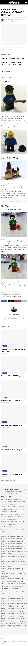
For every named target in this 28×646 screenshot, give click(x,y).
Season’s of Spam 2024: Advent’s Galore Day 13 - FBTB (14, 603)
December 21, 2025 (5, 451)
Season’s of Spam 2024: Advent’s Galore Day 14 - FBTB (14, 595)
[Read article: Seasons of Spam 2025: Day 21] (14, 439)
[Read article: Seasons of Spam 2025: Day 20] (14, 463)
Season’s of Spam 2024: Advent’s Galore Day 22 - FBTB (14, 524)
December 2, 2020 (19, 19)
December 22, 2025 (5, 427)
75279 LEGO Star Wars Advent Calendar (11, 294)
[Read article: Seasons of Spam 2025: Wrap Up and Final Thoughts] (14, 338)
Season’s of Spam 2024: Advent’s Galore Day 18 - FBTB (14, 564)
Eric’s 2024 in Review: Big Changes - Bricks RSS (12, 509)
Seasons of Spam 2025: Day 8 (14, 499)
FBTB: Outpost (20, 489)
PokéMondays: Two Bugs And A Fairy (10, 588)
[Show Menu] (2, 2)
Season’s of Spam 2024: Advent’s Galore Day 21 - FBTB (14, 551)
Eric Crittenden (9, 19)
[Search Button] (26, 2)
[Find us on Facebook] (1, 638)
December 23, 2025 (5, 402)
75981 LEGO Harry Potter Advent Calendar (12, 296)
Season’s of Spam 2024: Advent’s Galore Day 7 (15, 626)
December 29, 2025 (5, 353)
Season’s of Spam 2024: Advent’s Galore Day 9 (15, 623)
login (5, 480)
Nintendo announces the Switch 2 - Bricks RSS (12, 506)
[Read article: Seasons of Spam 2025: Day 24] (14, 365)
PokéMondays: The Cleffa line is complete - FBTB (12, 586)
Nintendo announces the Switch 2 (9, 508)
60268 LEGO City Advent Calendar (12, 292)
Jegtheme (4, 643)
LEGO (6, 6)
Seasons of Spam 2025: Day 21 (11, 450)
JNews (5, 641)
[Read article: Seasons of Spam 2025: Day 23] (14, 389)
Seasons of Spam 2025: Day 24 (11, 62)
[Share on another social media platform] (24, 301)
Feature (4, 346)
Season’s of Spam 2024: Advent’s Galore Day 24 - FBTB (14, 533)
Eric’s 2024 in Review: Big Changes (9, 511)
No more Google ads (7, 526)
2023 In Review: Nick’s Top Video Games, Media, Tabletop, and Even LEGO (14, 516)
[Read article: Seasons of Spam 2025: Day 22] (14, 414)
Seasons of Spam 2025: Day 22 (11, 425)
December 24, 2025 (5, 378)
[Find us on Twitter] (3, 638)
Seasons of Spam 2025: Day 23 (11, 64)
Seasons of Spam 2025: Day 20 (11, 474)
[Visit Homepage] (14, 2)
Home (2, 6)
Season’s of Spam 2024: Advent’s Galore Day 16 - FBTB (14, 578)
